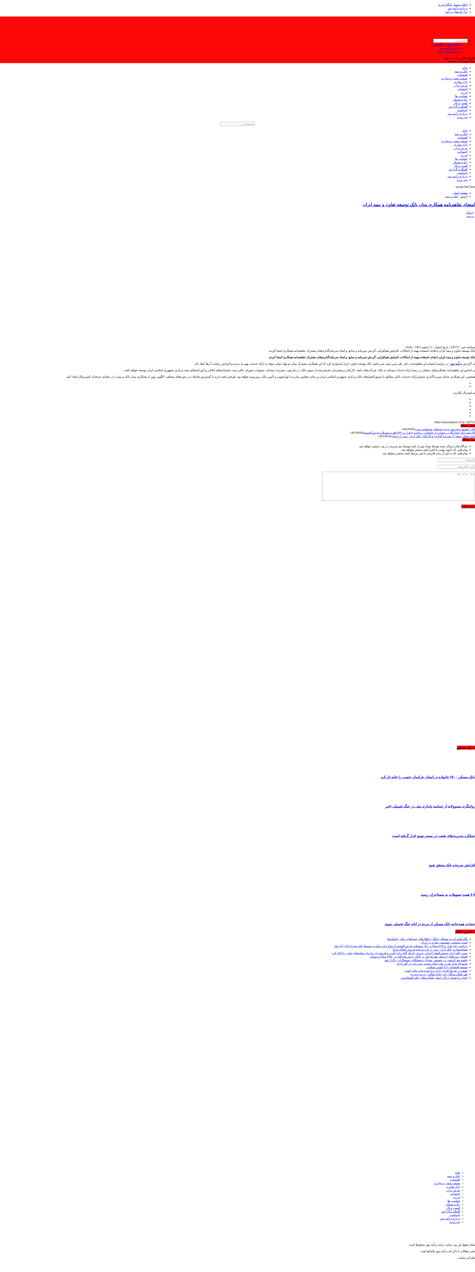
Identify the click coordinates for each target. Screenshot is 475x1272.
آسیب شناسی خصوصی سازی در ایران (444, 942)
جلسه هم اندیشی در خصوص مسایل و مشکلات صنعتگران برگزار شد (426, 960)
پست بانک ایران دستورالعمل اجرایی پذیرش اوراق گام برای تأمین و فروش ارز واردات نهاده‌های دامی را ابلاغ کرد (400, 953)
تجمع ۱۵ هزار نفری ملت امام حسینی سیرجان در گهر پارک (432, 963)
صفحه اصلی (460, 192)
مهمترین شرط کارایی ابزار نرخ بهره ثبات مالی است (436, 970)
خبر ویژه (462, 117)
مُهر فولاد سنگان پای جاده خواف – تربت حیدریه (439, 974)
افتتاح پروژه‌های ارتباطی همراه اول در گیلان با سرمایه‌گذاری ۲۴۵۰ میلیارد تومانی (418, 956)
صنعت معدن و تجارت (454, 78)
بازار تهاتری (461, 82)
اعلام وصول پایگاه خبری (453, 4)
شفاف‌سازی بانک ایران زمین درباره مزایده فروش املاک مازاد (430, 949)
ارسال (470, 212)
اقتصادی (462, 74)
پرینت (470, 216)
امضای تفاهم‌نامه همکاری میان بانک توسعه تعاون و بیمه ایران (419, 204)
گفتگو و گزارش (458, 106)
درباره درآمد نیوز (457, 8)
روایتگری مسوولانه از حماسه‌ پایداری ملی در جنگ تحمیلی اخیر (430, 806)
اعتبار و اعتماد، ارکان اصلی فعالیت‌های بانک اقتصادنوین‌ (434, 977)
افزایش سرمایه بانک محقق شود (452, 865)
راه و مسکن (460, 99)
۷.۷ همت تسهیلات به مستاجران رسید (448, 895)
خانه (465, 67)
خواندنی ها (461, 96)
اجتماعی (462, 89)
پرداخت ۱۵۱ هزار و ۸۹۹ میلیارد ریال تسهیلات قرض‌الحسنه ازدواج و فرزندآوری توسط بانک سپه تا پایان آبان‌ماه (401, 946)
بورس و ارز (460, 85)
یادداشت (462, 110)
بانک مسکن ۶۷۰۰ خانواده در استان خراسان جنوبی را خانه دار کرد (428, 777)
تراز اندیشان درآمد (456, 11)
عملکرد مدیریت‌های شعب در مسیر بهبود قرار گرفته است (433, 836)
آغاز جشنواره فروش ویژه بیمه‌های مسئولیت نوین (445, 429)
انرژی (464, 92)
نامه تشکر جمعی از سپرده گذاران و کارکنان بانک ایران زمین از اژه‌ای (433, 436)
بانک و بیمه (461, 71)
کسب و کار (461, 103)
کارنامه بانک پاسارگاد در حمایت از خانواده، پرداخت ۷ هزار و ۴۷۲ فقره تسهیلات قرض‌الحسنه (419, 432)
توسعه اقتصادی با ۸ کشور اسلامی (447, 967)
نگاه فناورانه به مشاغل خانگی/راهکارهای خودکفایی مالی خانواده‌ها (427, 939)
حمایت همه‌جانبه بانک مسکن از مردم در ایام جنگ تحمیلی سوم (430, 924)
